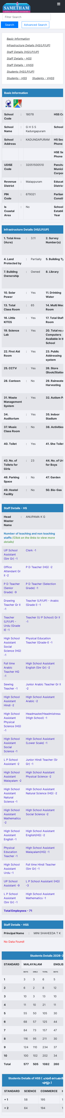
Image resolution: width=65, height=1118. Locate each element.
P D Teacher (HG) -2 (39, 567)
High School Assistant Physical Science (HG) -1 (12, 722)
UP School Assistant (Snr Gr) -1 (11, 554)
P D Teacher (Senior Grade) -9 (12, 588)
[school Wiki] (8, 103)
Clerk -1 (31, 550)
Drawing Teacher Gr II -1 (12, 605)
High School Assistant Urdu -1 (12, 869)
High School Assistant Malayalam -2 (12, 776)
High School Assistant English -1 (12, 835)
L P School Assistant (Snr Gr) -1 (11, 898)
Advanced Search (35, 24)
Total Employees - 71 (18, 910)
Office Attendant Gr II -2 (12, 571)
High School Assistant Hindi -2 (12, 701)
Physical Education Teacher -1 (11, 852)
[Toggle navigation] (58, 4)
